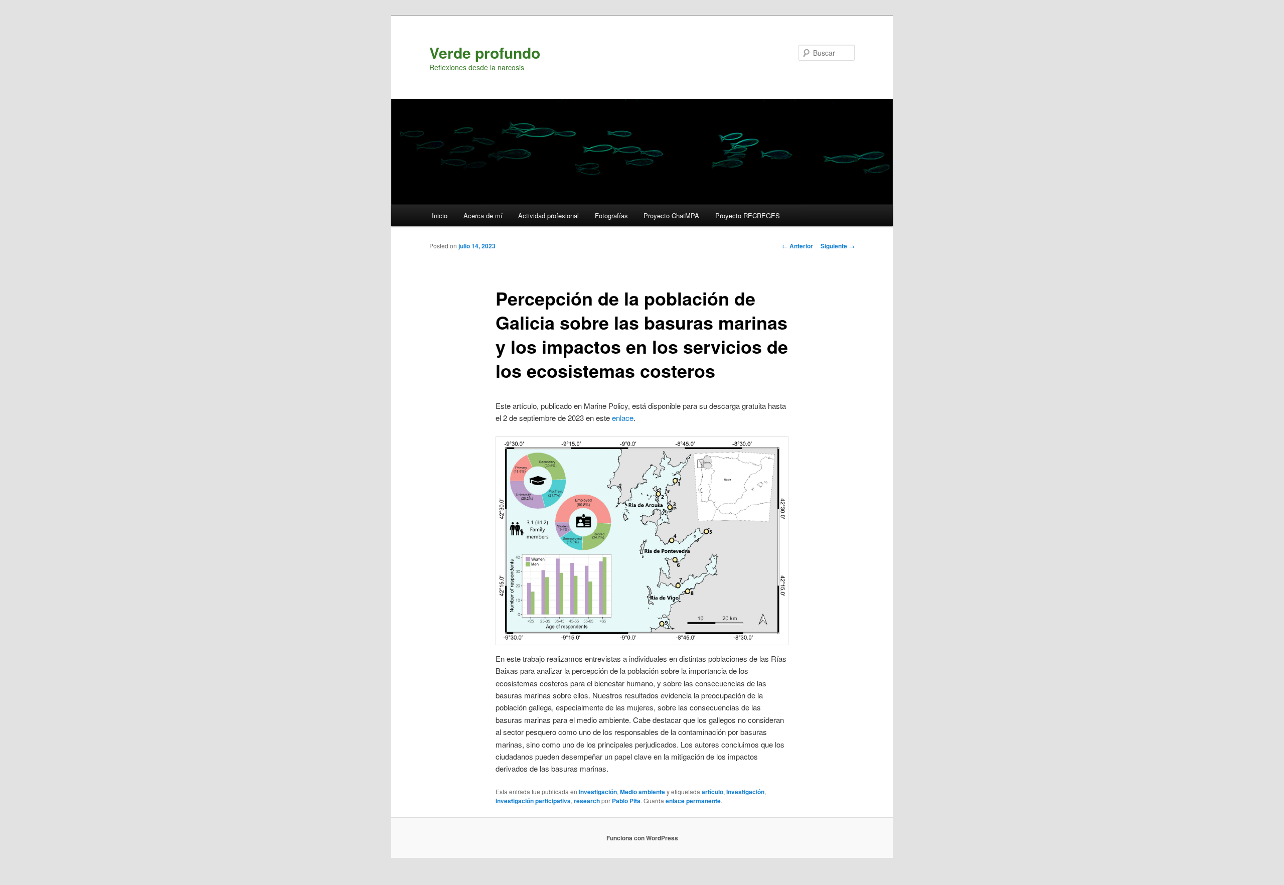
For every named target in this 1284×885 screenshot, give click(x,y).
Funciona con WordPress (642, 837)
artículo (712, 791)
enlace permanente (693, 800)
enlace (622, 417)
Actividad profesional (548, 215)
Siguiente (838, 245)
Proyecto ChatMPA (671, 215)
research (587, 800)
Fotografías (611, 215)
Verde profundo (484, 52)
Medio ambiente (642, 791)
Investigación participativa (533, 800)
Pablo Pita (626, 800)
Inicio (439, 215)
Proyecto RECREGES (747, 215)
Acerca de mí (483, 215)
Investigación (598, 791)
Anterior (797, 245)
